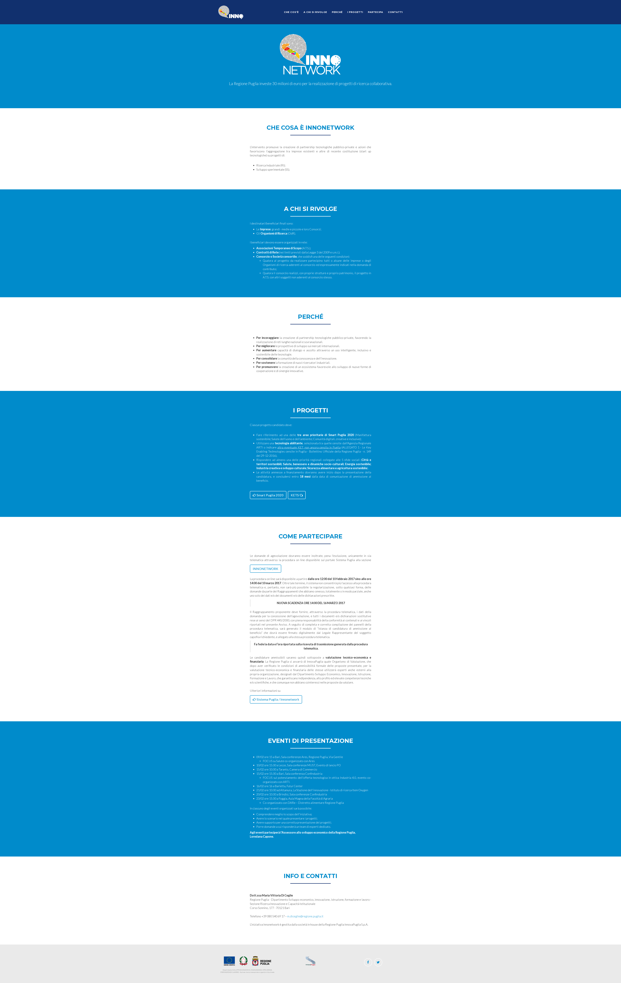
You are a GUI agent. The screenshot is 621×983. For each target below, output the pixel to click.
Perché (337, 12)
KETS (295, 495)
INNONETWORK (265, 569)
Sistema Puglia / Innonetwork (277, 699)
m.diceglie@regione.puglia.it (305, 916)
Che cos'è (291, 12)
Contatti (395, 12)
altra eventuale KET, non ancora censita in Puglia (309, 447)
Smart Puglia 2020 (269, 495)
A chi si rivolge (315, 12)
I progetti (355, 12)
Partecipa (375, 12)
